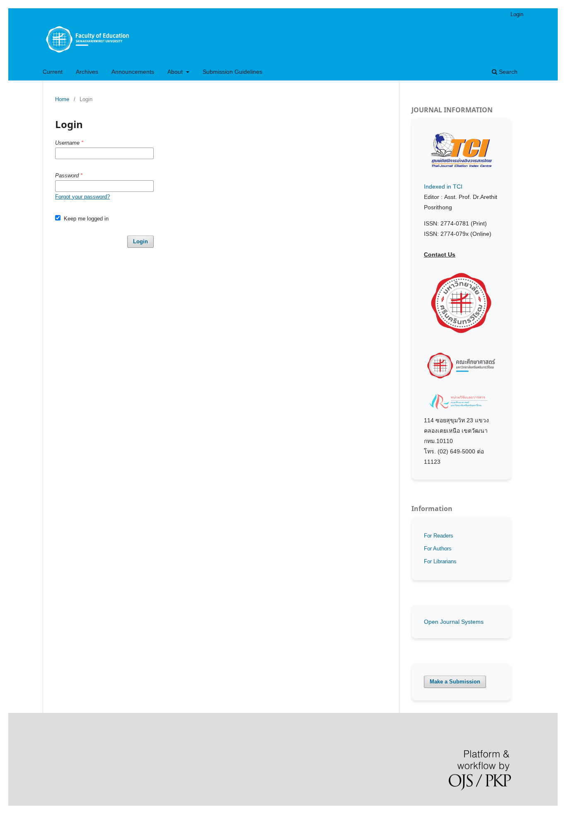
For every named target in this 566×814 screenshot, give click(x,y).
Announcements (132, 71)
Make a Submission (455, 681)
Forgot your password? (82, 197)
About (175, 71)
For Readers (438, 536)
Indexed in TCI (443, 186)
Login (516, 14)
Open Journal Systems (454, 621)
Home (62, 99)
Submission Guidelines (232, 71)
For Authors (438, 548)
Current (53, 71)
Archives (87, 71)
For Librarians (440, 561)
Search (507, 71)
